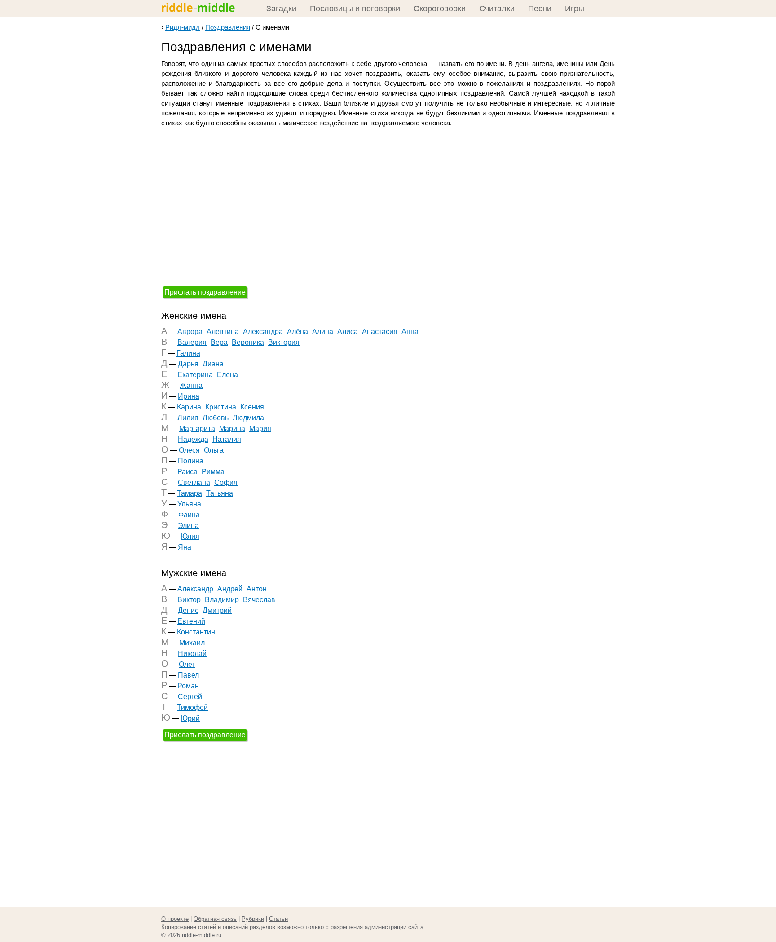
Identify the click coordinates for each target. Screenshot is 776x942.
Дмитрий (217, 610)
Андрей (229, 589)
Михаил (192, 643)
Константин (196, 632)
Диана (213, 364)
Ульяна (189, 504)
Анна (410, 331)
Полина (190, 461)
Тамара (189, 493)
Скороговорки (440, 8)
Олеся (189, 450)
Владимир (222, 599)
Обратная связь (215, 919)
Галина (188, 353)
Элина (188, 525)
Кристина (220, 407)
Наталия (226, 439)
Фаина (189, 515)
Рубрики (253, 919)
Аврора (190, 331)
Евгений (191, 621)
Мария (260, 428)
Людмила (248, 418)
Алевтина (223, 331)
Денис (188, 610)
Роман (188, 686)
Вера (219, 342)
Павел (188, 675)
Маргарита (197, 428)
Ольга (214, 450)
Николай (192, 653)
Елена (227, 375)
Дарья (188, 364)
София (226, 482)
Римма (213, 471)
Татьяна (219, 493)
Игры (574, 8)
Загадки (281, 8)
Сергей (190, 696)
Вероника (248, 342)
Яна (184, 547)
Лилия (187, 418)
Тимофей (192, 707)
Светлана (194, 482)
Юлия (190, 536)
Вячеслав (259, 599)
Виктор (189, 599)
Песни (539, 8)
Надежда (193, 439)
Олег (187, 664)
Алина (322, 331)
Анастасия (379, 331)
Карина (189, 407)
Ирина (188, 396)
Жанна (191, 385)
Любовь (216, 418)
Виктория (284, 342)
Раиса (187, 471)
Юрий (190, 718)
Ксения (252, 407)
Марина (232, 428)
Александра (263, 331)
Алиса (347, 331)
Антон (257, 589)
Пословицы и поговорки (355, 8)
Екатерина (195, 375)
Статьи (278, 919)
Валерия (192, 342)
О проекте (175, 919)
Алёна (297, 331)
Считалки (497, 8)
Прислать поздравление (205, 292)
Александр (195, 589)
